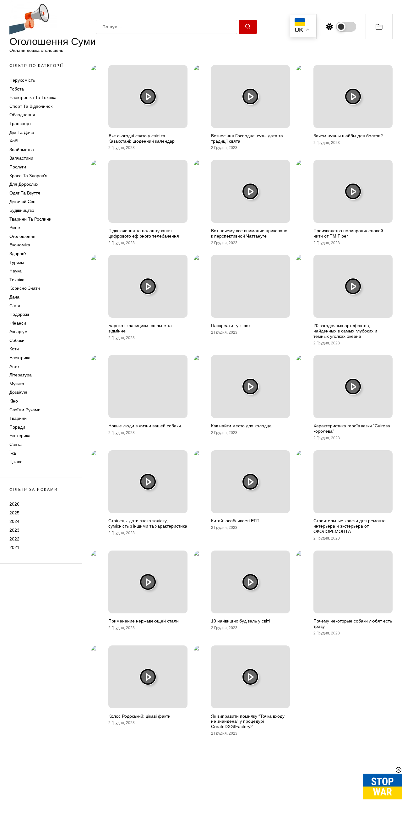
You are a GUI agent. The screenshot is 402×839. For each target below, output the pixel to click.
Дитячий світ (22, 201)
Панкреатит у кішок (230, 325)
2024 (14, 521)
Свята (15, 444)
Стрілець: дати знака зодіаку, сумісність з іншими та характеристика (147, 523)
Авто (14, 366)
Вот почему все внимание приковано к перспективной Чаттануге (249, 233)
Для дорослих (23, 184)
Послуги (17, 166)
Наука (15, 270)
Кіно (13, 400)
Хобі (13, 141)
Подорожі (19, 314)
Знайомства (21, 149)
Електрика (19, 357)
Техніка (16, 279)
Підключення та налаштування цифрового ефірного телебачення (143, 233)
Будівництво (21, 210)
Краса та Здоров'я (28, 175)
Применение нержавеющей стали (143, 620)
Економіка (19, 245)
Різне (14, 227)
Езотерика (19, 435)
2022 (14, 538)
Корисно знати (24, 288)
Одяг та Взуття (24, 192)
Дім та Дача (21, 132)
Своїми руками (25, 409)
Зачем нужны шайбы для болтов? (348, 135)
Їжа (12, 453)
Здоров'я (18, 253)
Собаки (16, 340)
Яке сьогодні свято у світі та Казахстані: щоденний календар (141, 138)
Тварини (18, 418)
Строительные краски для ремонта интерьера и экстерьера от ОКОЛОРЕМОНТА (349, 526)
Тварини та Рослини (30, 219)
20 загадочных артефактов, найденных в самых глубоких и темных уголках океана (345, 331)
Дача (14, 296)
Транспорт (20, 123)
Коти (14, 349)
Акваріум (18, 331)
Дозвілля (18, 392)
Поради (17, 427)
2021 (14, 547)
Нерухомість (22, 80)
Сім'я (14, 305)
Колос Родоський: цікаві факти (139, 716)
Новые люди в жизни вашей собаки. (145, 425)
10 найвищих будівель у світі (240, 620)
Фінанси (17, 323)
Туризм (16, 262)
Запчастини (21, 158)
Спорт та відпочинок (30, 106)
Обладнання (22, 115)
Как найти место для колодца (241, 425)
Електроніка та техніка (33, 97)
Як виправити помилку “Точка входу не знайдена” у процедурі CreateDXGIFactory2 (248, 721)
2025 (14, 512)
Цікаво (16, 461)
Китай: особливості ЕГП (235, 520)
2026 (14, 504)
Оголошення (22, 236)
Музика (16, 383)
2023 (14, 530)
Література (20, 375)
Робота (16, 88)
